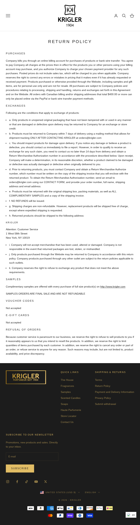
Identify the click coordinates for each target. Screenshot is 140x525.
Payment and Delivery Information (114, 391)
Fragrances (67, 385)
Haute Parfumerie (71, 410)
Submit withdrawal (105, 403)
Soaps (64, 403)
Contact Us (67, 422)
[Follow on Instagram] (7, 481)
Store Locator (68, 416)
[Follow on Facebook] (17, 481)
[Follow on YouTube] (36, 481)
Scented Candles (70, 397)
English (90, 492)
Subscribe (20, 468)
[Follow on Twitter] (45, 481)
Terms (98, 379)
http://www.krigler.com (112, 286)
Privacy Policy (103, 397)
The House (67, 379)
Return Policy (102, 385)
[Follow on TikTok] (26, 481)
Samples (66, 391)
